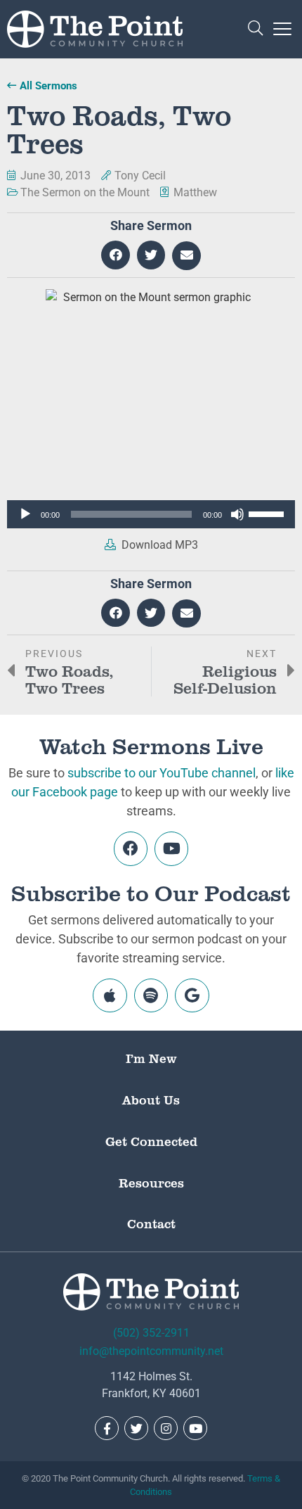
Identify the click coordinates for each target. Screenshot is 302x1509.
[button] (255, 29)
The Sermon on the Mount (85, 192)
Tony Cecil (140, 175)
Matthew (195, 192)
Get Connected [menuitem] (151, 1141)
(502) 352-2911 (151, 1332)
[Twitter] (136, 1428)
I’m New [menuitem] (151, 1058)
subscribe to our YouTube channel (161, 772)
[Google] (192, 995)
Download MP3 (158, 545)
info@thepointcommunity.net (151, 1351)
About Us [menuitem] (151, 1099)
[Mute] (237, 514)
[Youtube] (171, 848)
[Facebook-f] (107, 1428)
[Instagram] (166, 1428)
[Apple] (109, 995)
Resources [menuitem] (151, 1182)
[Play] (25, 514)
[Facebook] (130, 848)
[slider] (268, 513)
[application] (151, 514)
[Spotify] (151, 995)
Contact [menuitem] (151, 1223)
